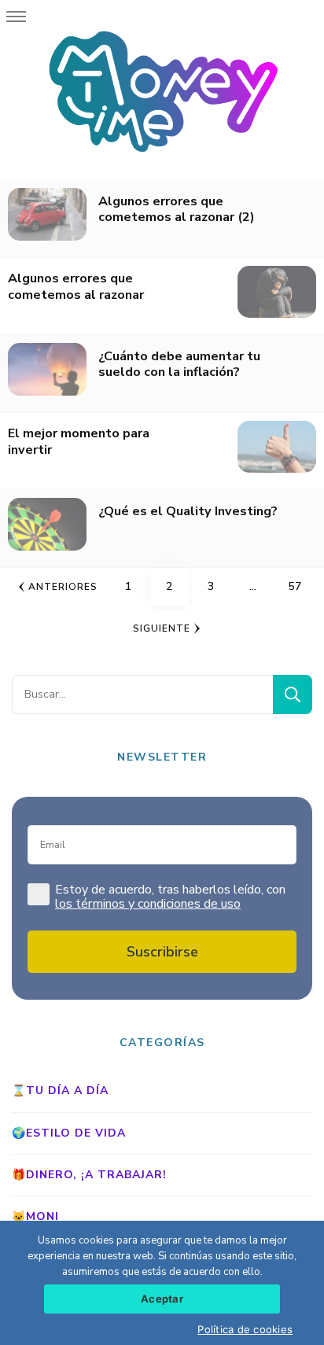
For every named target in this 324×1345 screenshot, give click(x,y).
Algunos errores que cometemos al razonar (76, 287)
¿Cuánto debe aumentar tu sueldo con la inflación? (179, 364)
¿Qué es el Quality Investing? (188, 511)
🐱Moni (35, 1216)
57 (300, 586)
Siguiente (161, 628)
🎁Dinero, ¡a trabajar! (89, 1174)
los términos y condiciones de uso (148, 903)
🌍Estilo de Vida (69, 1133)
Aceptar (162, 1298)
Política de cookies (245, 1329)
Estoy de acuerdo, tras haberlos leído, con (170, 897)
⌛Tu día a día (60, 1090)
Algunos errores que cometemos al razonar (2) (176, 209)
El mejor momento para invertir (78, 442)
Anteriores (63, 586)
